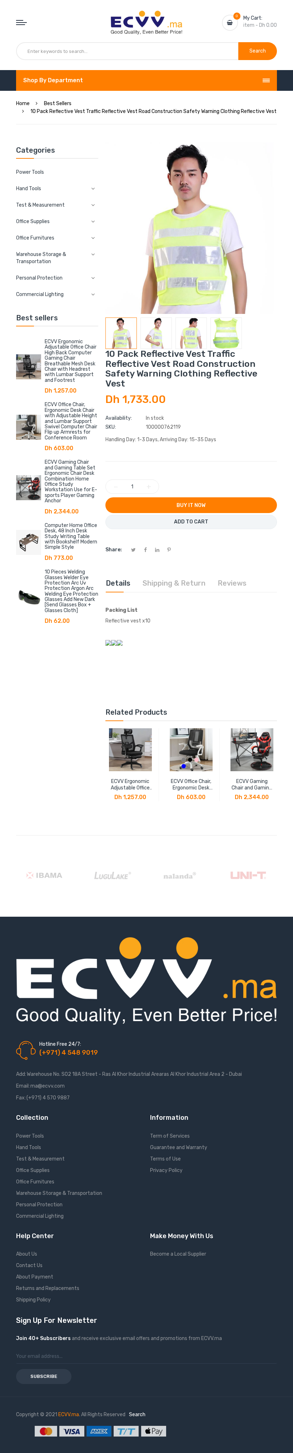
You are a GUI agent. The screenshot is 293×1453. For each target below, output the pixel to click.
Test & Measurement (40, 1159)
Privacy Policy (166, 1170)
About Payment (34, 1277)
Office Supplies (33, 1170)
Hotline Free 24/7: (60, 1044)
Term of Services (170, 1136)
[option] (121, 333)
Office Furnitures (35, 1182)
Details (118, 583)
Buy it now (191, 505)
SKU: (110, 427)
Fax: (21, 1098)
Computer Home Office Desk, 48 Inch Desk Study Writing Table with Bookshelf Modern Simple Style (71, 536)
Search (137, 1415)
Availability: (118, 418)
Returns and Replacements (47, 1288)
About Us (26, 1254)
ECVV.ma (68, 1415)
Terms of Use (165, 1159)
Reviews (232, 583)
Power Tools (30, 172)
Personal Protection (39, 1205)
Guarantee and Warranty (178, 1147)
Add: (21, 1074)
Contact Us (29, 1265)
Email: (23, 1086)
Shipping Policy (33, 1300)
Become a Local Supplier (178, 1254)
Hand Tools (28, 1147)
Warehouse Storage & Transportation (59, 1193)
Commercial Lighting (40, 1216)
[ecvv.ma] (146, 17)
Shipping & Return (174, 583)
